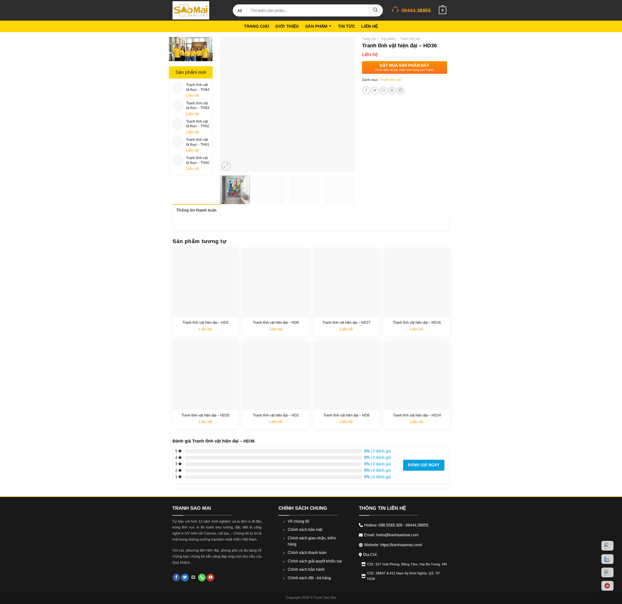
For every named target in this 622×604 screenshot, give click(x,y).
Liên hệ (369, 26)
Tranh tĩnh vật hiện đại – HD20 (205, 415)
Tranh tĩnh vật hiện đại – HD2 (276, 415)
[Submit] (375, 10)
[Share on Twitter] (375, 90)
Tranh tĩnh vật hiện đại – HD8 (346, 415)
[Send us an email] (193, 578)
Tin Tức (346, 26)
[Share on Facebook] (366, 90)
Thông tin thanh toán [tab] (196, 210)
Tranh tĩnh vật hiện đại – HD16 (417, 322)
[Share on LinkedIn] (400, 90)
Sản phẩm (316, 26)
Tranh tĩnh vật (410, 39)
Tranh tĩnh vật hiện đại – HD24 (417, 415)
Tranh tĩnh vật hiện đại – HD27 (346, 322)
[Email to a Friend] (383, 90)
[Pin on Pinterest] (392, 90)
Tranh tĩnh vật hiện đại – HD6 (276, 322)
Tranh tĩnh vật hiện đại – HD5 (205, 322)
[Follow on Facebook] (176, 578)
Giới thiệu (287, 26)
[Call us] (202, 578)
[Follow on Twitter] (185, 578)
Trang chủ (256, 26)
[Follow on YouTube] (210, 578)
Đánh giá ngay (424, 465)
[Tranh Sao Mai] (198, 10)
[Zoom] (226, 165)
